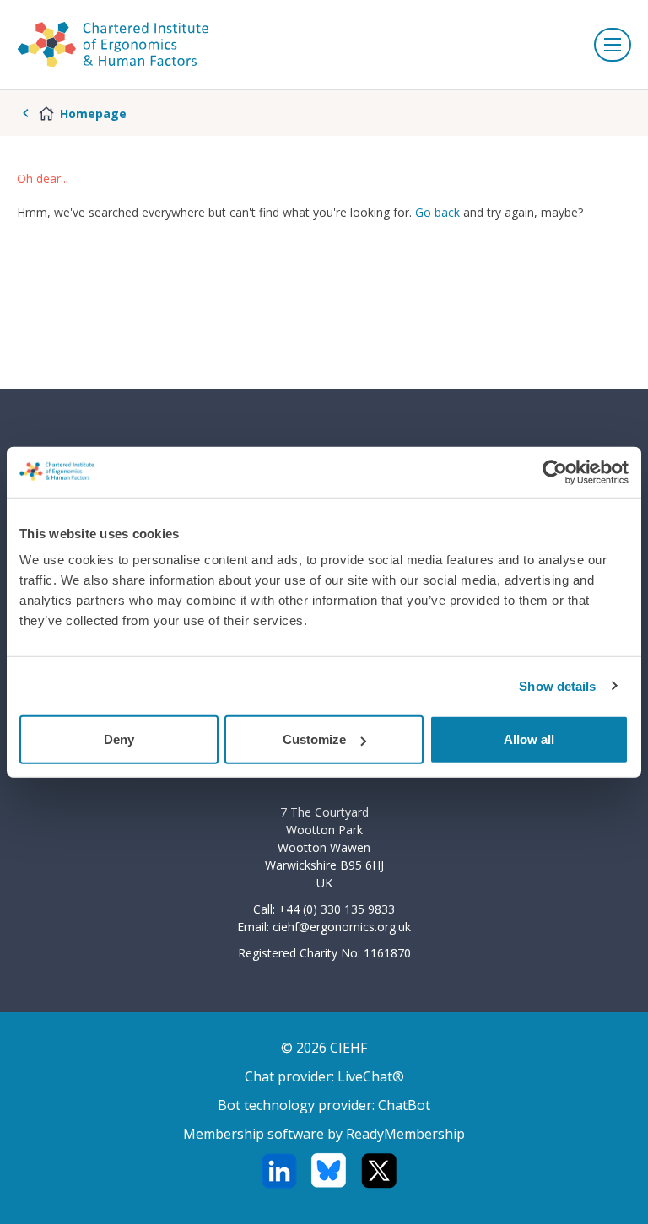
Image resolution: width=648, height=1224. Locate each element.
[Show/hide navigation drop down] (612, 45)
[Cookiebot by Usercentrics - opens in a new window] (555, 471)
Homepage (93, 113)
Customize (314, 739)
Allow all (529, 739)
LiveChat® (371, 1076)
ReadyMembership (405, 1133)
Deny (119, 739)
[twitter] (378, 1171)
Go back (437, 212)
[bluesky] (329, 1171)
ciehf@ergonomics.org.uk (342, 927)
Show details (557, 685)
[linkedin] (279, 1171)
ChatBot (404, 1105)
